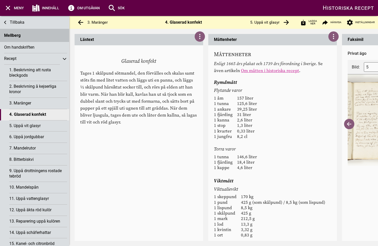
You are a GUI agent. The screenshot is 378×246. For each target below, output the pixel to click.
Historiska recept (348, 8)
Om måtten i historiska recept (270, 70)
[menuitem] (14, 8)
